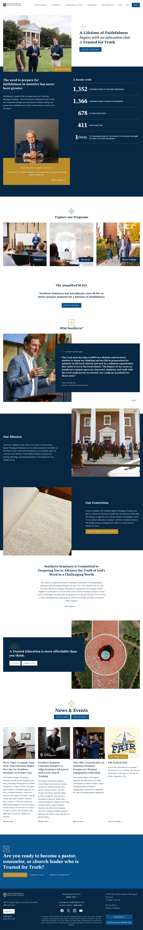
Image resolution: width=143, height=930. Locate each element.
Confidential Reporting (119, 923)
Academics (56, 5)
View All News (62, 717)
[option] (71, 368)
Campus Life (92, 5)
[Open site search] (127, 5)
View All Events (80, 717)
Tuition (14, 663)
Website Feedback (113, 908)
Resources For (107, 5)
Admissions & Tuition (73, 5)
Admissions (7, 916)
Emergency (119, 917)
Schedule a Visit (37, 875)
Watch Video (64, 69)
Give (120, 5)
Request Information (59, 875)
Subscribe (77, 905)
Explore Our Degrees (90, 49)
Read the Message (57, 180)
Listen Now (71, 897)
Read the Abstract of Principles (102, 531)
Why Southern (40, 5)
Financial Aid (29, 663)
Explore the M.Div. (71, 305)
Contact (8, 911)
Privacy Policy (111, 905)
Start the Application (15, 875)
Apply (136, 5)
